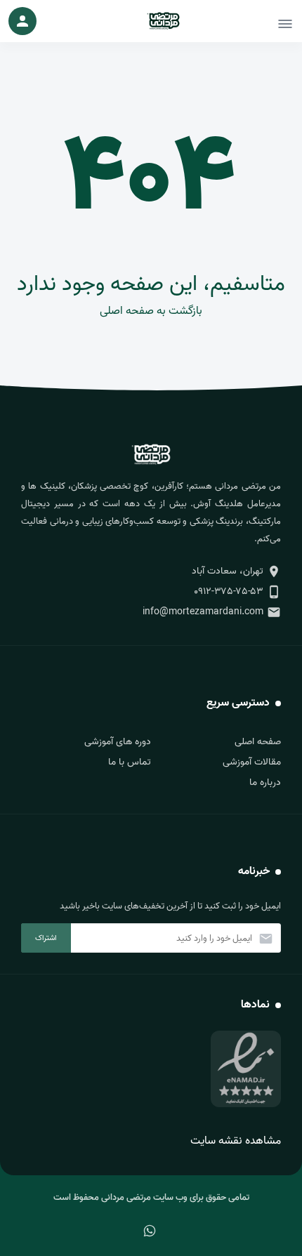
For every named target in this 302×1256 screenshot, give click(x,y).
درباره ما (265, 782)
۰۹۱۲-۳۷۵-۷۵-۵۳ (228, 591)
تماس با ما (129, 762)
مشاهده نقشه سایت (235, 1141)
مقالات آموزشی (252, 762)
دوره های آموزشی (117, 742)
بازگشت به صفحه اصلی (151, 311)
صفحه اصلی (258, 742)
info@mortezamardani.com (203, 612)
